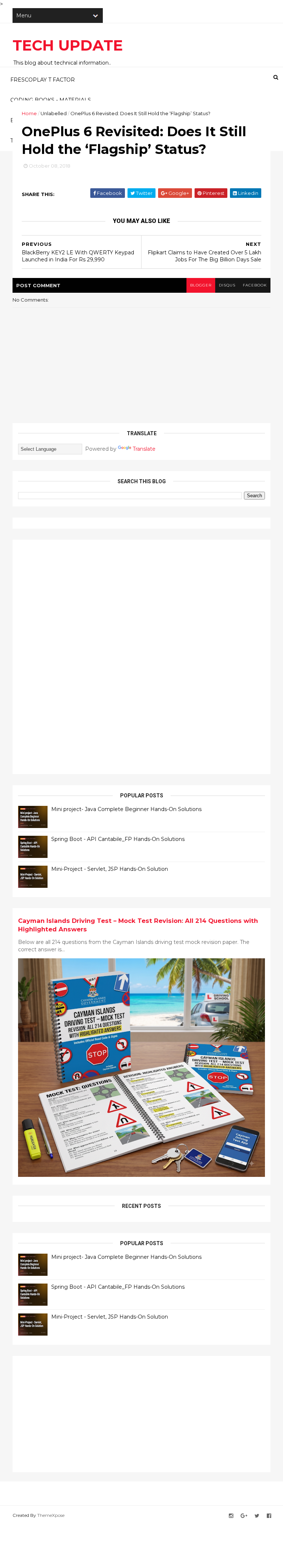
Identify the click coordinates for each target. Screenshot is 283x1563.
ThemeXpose (50, 1515)
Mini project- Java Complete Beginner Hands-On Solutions (126, 809)
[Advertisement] (73, 656)
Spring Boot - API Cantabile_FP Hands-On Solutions (118, 839)
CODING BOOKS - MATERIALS (50, 100)
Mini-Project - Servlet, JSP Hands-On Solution (109, 869)
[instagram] (231, 1516)
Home (29, 113)
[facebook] (269, 1516)
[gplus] (244, 1516)
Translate (144, 449)
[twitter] (257, 1516)
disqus (227, 285)
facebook (255, 285)
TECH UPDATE (68, 45)
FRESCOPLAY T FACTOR (42, 79)
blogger (201, 285)
